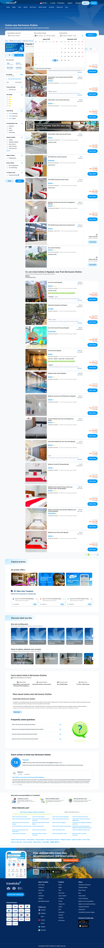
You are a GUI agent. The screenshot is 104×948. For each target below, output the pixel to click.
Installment (41, 895)
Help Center (41, 890)
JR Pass (60, 901)
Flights (60, 887)
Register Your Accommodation (85, 901)
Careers (40, 893)
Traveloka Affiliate (82, 887)
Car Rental (60, 898)
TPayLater (60, 917)
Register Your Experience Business (86, 904)
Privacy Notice (82, 895)
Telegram (43, 926)
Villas (59, 909)
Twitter (42, 923)
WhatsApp (43, 930)
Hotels (60, 884)
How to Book (41, 884)
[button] (86, 3)
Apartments (61, 912)
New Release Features (43, 901)
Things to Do (61, 904)
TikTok (42, 916)
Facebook (43, 910)
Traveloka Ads (81, 909)
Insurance (60, 915)
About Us (40, 898)
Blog (79, 893)
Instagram (43, 913)
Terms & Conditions (83, 898)
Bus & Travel (61, 893)
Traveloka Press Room (83, 906)
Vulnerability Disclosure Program (86, 912)
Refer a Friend (81, 890)
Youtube (43, 920)
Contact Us (41, 887)
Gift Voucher (61, 920)
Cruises (60, 906)
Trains (59, 890)
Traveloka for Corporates (84, 884)
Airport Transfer (62, 895)
